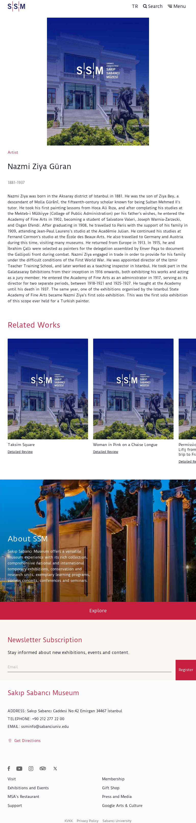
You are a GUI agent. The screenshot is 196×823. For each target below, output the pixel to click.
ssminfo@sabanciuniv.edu (45, 726)
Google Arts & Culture (122, 805)
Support (15, 805)
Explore (98, 611)
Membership (113, 779)
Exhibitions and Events (28, 788)
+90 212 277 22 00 (48, 719)
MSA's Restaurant (23, 796)
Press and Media (117, 796)
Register (186, 670)
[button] (177, 6)
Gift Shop (110, 788)
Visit (12, 779)
